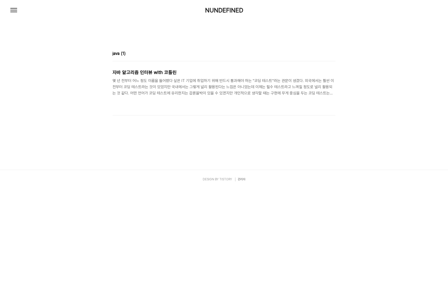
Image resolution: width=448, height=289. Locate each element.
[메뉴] (14, 10)
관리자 (242, 179)
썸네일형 (325, 54)
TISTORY (225, 179)
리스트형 (332, 54)
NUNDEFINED (224, 10)
